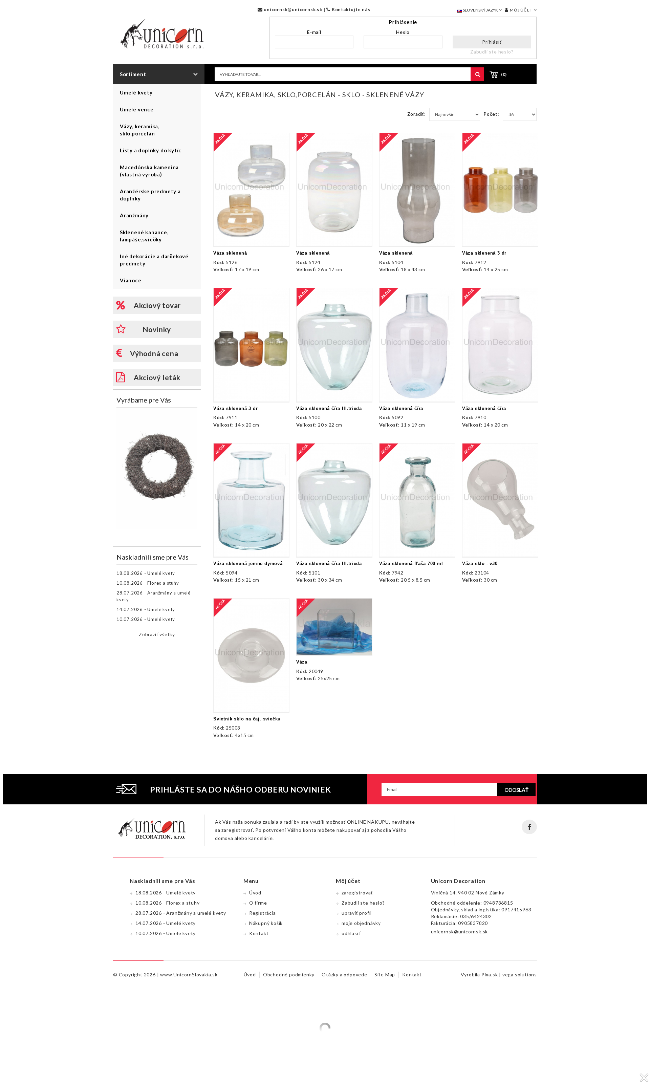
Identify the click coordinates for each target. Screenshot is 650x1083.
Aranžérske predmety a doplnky (150, 194)
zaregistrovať (357, 892)
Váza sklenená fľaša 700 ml (411, 563)
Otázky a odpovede (344, 974)
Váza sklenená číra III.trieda (329, 408)
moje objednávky (361, 923)
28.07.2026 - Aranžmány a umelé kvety (153, 596)
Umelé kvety (136, 92)
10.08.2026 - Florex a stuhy (147, 583)
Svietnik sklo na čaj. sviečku (247, 718)
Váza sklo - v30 (480, 563)
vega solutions (519, 974)
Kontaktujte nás (350, 9)
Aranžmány (134, 215)
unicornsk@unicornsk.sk (292, 9)
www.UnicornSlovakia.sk (189, 974)
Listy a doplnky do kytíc (150, 150)
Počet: (491, 114)
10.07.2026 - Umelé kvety (145, 619)
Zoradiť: (416, 114)
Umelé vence (137, 109)
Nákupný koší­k (266, 923)
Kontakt (259, 933)
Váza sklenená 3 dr (484, 253)
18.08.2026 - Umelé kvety (145, 573)
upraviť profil (357, 913)
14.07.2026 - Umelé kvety (145, 609)
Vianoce (131, 280)
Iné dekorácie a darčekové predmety (154, 259)
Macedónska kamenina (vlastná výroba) (149, 170)
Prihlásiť (491, 42)
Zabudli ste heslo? (491, 52)
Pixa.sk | (491, 974)
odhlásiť (351, 933)
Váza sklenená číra (401, 408)
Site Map (384, 974)
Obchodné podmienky (289, 974)
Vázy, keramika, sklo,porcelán (139, 129)
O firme (258, 903)
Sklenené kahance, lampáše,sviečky (144, 235)
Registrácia (262, 913)
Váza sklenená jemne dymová (248, 563)
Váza (301, 662)
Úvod (255, 892)
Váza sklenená (230, 253)
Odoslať (516, 790)
